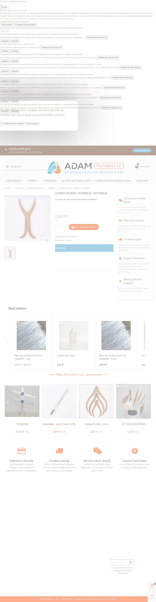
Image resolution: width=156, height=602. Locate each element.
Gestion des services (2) (122, 78)
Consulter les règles (8, 19)
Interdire (15, 41)
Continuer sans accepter (25, 25)
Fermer (4, 7)
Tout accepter (6, 25)
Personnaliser (32, 123)
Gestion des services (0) (97, 37)
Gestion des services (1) (130, 67)
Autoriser (5, 31)
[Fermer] (1, 4)
